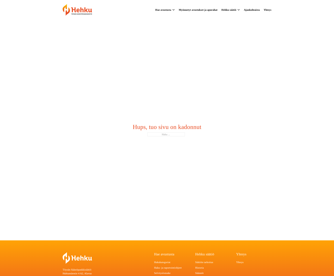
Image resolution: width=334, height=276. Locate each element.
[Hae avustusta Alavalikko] (173, 9)
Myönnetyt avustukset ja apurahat (198, 9)
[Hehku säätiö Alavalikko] (238, 9)
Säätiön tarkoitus (204, 262)
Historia (199, 267)
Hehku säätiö (228, 9)
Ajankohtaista (252, 9)
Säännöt (199, 273)
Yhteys (267, 9)
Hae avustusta (163, 9)
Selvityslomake (162, 273)
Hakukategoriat (162, 262)
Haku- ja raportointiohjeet (168, 267)
